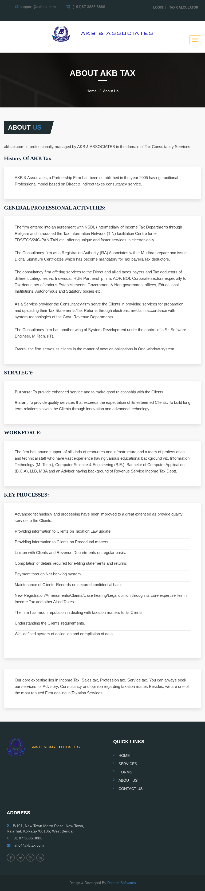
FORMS (125, 772)
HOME (124, 755)
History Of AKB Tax (27, 158)
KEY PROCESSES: (26, 495)
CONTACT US (131, 789)
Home (91, 91)
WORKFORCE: (23, 432)
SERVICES (128, 764)
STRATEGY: (19, 372)
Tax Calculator (183, 7)
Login (158, 7)
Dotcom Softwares (121, 883)
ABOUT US (128, 780)
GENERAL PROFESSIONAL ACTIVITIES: (55, 208)
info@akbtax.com (29, 845)
